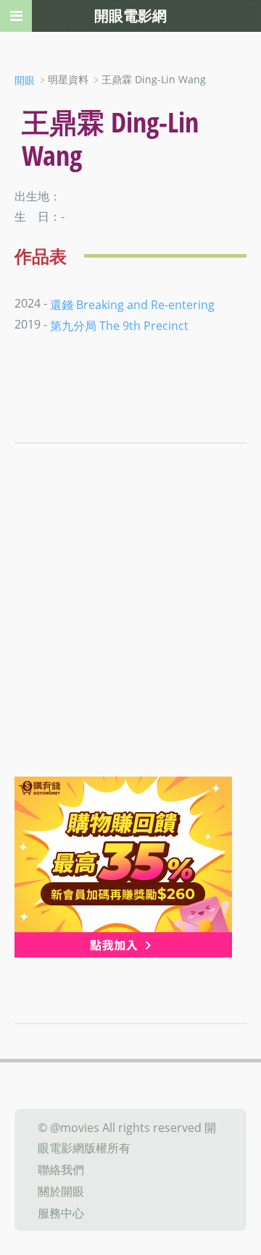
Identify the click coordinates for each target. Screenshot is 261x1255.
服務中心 (61, 1212)
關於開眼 (61, 1191)
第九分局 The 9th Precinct (119, 326)
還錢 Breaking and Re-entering (132, 304)
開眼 (24, 80)
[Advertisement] (130, 639)
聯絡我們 (61, 1170)
